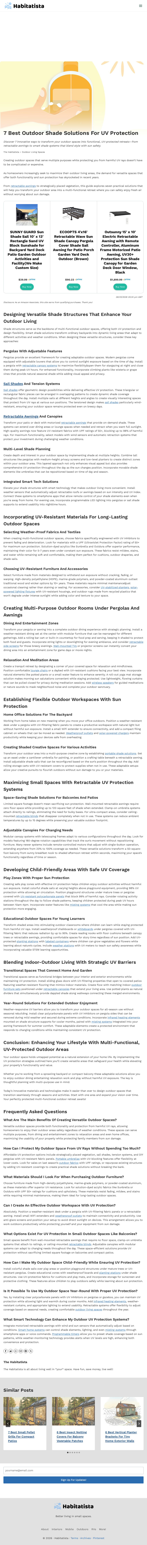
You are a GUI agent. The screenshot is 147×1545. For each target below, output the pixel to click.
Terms (74, 1538)
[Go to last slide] (8, 1423)
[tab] (67, 1452)
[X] (31, 1351)
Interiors (57, 1529)
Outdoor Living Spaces (33, 152)
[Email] (21, 1351)
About (45, 1529)
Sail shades (10, 389)
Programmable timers (65, 1333)
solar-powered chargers (114, 733)
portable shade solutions (120, 753)
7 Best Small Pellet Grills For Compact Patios (21, 1436)
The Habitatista (11, 152)
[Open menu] (141, 5)
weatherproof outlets (68, 1215)
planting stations (27, 941)
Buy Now (27, 287)
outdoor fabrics (68, 1162)
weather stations (63, 945)
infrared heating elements (124, 1017)
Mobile (69, 1529)
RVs (93, 1529)
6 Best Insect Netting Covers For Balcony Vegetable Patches (72, 1436)
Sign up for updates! (73, 1479)
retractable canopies (56, 988)
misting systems (80, 904)
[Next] (139, 1423)
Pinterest (98, 1538)
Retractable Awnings (20, 416)
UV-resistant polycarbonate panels (42, 896)
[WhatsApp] (15, 1351)
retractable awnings (23, 185)
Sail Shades (13, 384)
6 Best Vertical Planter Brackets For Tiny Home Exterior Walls (121, 1436)
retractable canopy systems (39, 365)
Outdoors (82, 1529)
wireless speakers (103, 682)
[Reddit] (10, 1351)
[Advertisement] (73, 33)
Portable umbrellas (68, 1158)
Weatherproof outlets (79, 733)
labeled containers (57, 941)
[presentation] (24, 1411)
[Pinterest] (26, 1351)
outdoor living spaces (88, 1309)
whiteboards (85, 929)
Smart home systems (31, 1329)
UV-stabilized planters (115, 587)
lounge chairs (39, 670)
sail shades (111, 402)
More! (102, 1529)
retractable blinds (27, 816)
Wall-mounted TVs (65, 645)
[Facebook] (5, 1351)
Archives (85, 1538)
